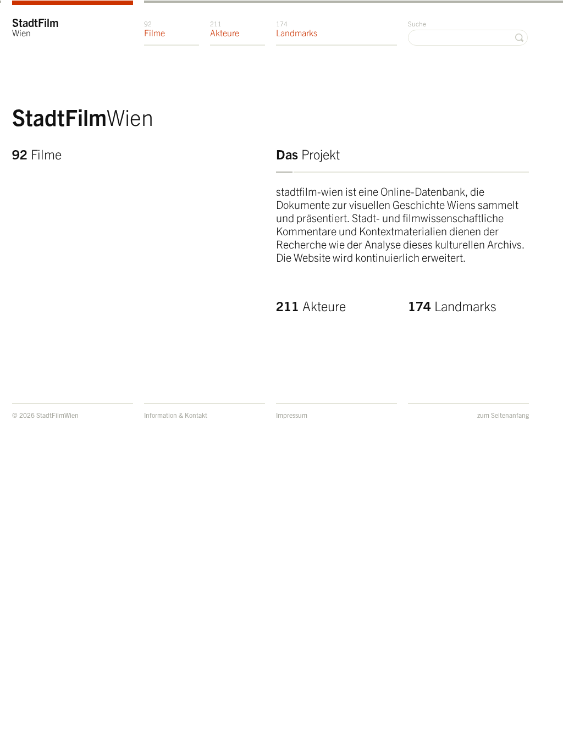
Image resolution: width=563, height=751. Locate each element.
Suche (417, 23)
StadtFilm (35, 26)
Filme (154, 28)
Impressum (291, 415)
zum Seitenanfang (503, 415)
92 (37, 154)
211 (311, 305)
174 (452, 305)
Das (308, 154)
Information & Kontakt (175, 415)
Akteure (224, 28)
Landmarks (296, 28)
